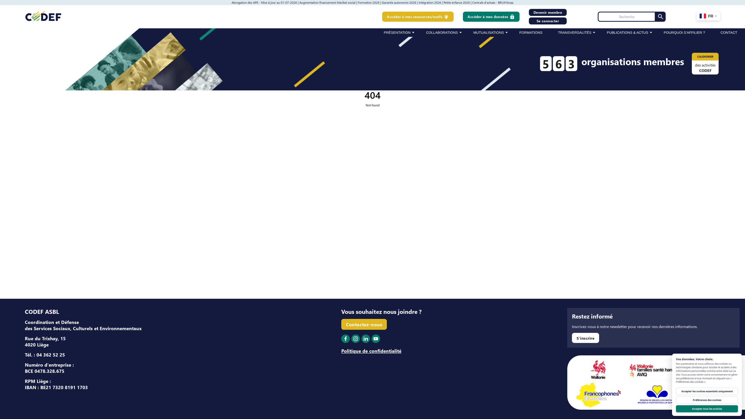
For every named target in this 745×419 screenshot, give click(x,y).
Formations (530, 33)
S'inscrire (585, 338)
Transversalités (574, 33)
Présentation (397, 33)
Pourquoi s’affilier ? (684, 33)
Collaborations (442, 33)
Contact (729, 33)
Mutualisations (488, 33)
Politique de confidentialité (371, 351)
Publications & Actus (627, 33)
